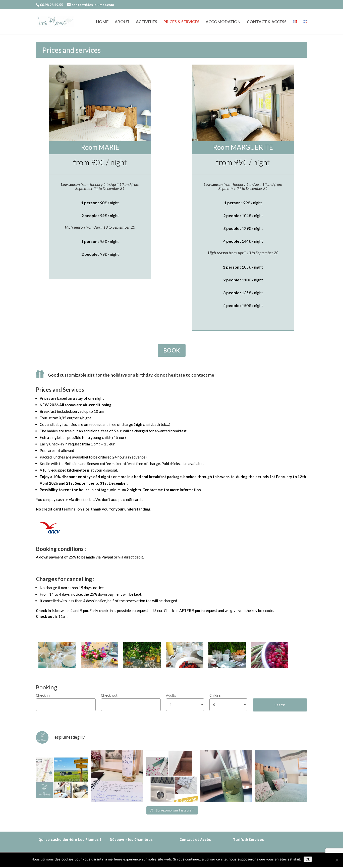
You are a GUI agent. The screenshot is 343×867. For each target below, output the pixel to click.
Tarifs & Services (248, 839)
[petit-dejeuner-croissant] (227, 667)
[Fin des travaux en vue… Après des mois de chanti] (171, 776)
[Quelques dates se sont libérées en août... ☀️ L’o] (62, 776)
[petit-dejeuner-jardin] (142, 667)
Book (171, 350)
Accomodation (223, 22)
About (122, 22)
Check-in (43, 695)
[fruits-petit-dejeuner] (184, 667)
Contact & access (267, 22)
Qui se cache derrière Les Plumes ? (69, 839)
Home (102, 22)
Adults (171, 695)
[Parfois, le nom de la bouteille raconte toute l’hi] (117, 776)
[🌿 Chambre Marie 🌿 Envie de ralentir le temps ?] (281, 776)
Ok (308, 859)
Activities (146, 22)
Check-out (109, 695)
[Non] (336, 859)
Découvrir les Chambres (131, 839)
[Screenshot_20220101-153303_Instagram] (57, 667)
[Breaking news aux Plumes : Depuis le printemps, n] (226, 776)
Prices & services (181, 22)
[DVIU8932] (99, 667)
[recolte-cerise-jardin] (269, 667)
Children (215, 695)
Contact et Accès (195, 839)
